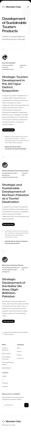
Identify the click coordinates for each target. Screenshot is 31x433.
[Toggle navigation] (28, 7)
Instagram (5, 386)
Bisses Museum (6, 368)
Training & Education (8, 69)
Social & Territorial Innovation (10, 177)
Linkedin (4, 376)
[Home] (11, 6)
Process (19, 355)
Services (19, 351)
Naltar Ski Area (6, 353)
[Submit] (26, 405)
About (18, 348)
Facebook (5, 383)
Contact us (20, 358)
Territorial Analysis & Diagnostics (11, 267)
